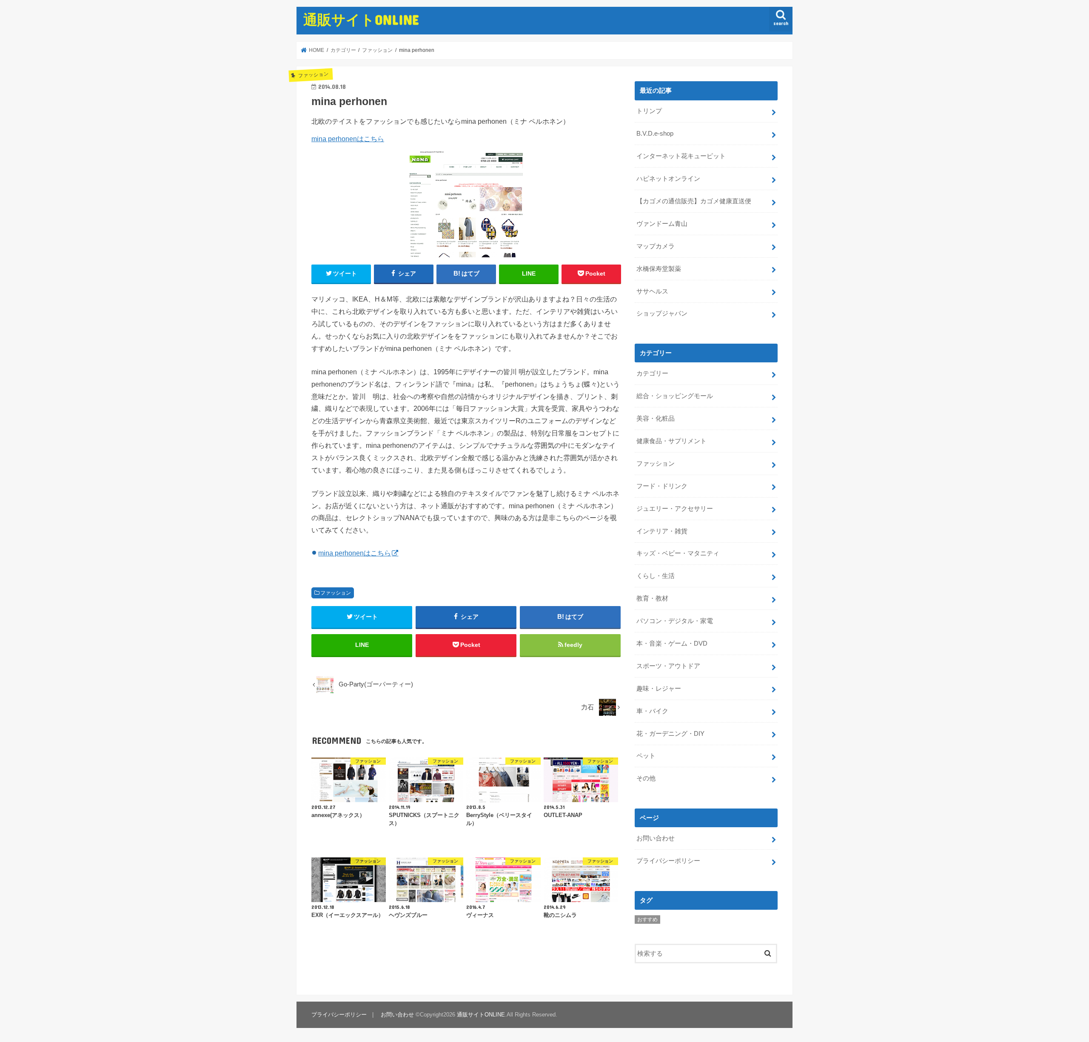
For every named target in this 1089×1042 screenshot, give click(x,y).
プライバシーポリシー (668, 860)
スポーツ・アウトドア (668, 666)
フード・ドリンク (661, 486)
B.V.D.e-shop (654, 133)
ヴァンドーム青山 (661, 223)
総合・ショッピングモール (674, 396)
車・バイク (652, 711)
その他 (646, 778)
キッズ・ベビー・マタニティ (677, 553)
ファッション (335, 593)
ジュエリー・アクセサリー (674, 508)
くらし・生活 (655, 575)
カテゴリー (652, 373)
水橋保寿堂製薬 (658, 268)
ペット (646, 755)
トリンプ (649, 111)
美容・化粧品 (655, 418)
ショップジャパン (661, 313)
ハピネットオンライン (668, 178)
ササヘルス (652, 291)
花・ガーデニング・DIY (670, 733)
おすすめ (647, 919)
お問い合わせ (655, 838)
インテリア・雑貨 (661, 531)
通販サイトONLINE (361, 19)
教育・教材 (652, 598)
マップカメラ (655, 246)
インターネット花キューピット (681, 156)
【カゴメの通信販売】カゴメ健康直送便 (693, 201)
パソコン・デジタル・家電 (674, 621)
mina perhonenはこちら (347, 138)
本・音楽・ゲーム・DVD (671, 643)
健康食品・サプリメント (671, 441)
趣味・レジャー (658, 688)
